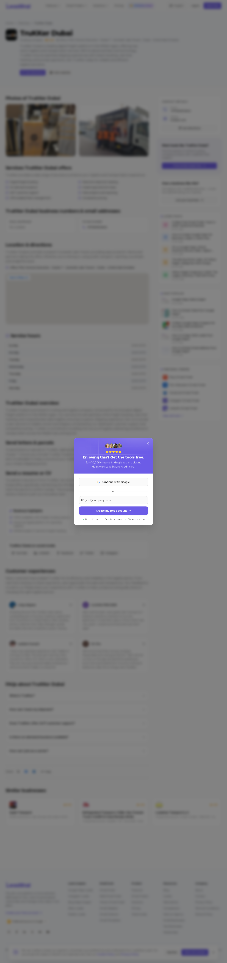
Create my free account (111, 510)
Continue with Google (116, 482)
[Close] (148, 443)
